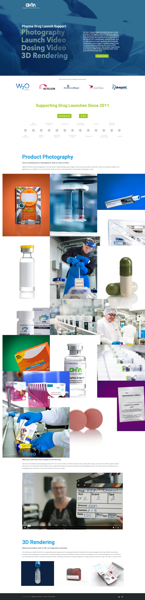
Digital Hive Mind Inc (37, 596)
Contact (45, 596)
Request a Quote (102, 56)
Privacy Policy (51, 596)
